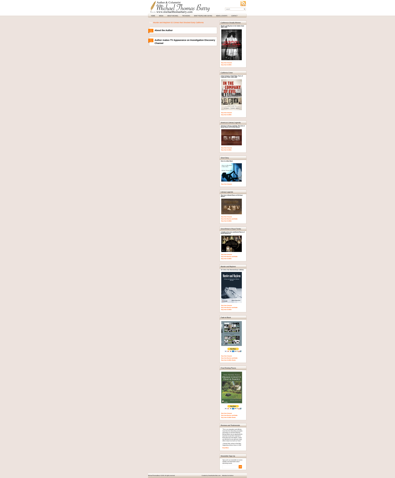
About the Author (164, 30)
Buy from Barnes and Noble (229, 219)
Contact (234, 16)
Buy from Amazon (226, 63)
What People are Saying (203, 16)
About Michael (172, 16)
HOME (153, 16)
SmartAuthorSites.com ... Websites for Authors (221, 475)
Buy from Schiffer (226, 65)
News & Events (221, 16)
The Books (186, 16)
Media (161, 16)
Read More (225, 448)
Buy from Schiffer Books (228, 360)
